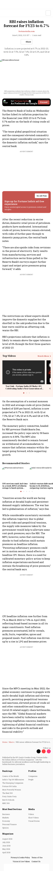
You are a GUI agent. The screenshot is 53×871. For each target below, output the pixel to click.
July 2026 (6, 842)
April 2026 (6, 852)
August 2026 (7, 839)
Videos (31, 814)
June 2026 (6, 846)
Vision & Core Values (21, 861)
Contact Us (36, 861)
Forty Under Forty (9, 796)
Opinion (5, 828)
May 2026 (6, 849)
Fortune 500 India (9, 786)
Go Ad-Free (42, 196)
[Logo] (8, 13)
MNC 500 (6, 803)
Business (6, 814)
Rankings (7, 771)
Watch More (43, 356)
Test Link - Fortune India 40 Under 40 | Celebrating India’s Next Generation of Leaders (24, 388)
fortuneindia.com (27, 31)
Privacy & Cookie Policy (20, 857)
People (30, 779)
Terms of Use (37, 857)
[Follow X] (39, 751)
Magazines (7, 833)
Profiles (32, 771)
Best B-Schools (8, 800)
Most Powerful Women (11, 790)
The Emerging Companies (12, 783)
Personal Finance (9, 824)
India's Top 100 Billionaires (13, 779)
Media (31, 809)
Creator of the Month (10, 776)
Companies (32, 776)
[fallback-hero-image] (15, 474)
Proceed (43, 102)
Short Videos (33, 817)
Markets (5, 817)
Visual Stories (34, 821)
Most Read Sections (12, 809)
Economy (6, 821)
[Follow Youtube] (44, 751)
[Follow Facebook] (33, 751)
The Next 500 (7, 793)
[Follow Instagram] (49, 751)
